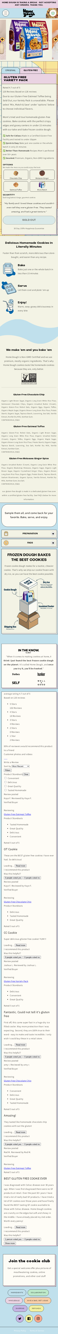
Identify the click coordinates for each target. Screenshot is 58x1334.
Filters (7, 770)
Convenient (13, 778)
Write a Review (11, 762)
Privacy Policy (20, 1330)
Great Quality (14, 786)
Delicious (12, 782)
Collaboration (38, 1293)
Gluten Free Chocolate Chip (17, 901)
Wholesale (13, 1301)
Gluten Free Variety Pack (16, 981)
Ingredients (17, 1293)
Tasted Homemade (17, 790)
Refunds (36, 1308)
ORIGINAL (10, 70)
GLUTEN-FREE (31, 70)
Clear (26, 774)
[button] (4, 758)
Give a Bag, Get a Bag (37, 1301)
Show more (10, 1243)
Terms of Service (37, 1330)
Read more (20, 866)
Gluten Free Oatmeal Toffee (17, 814)
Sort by (7, 766)
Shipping (20, 1308)
